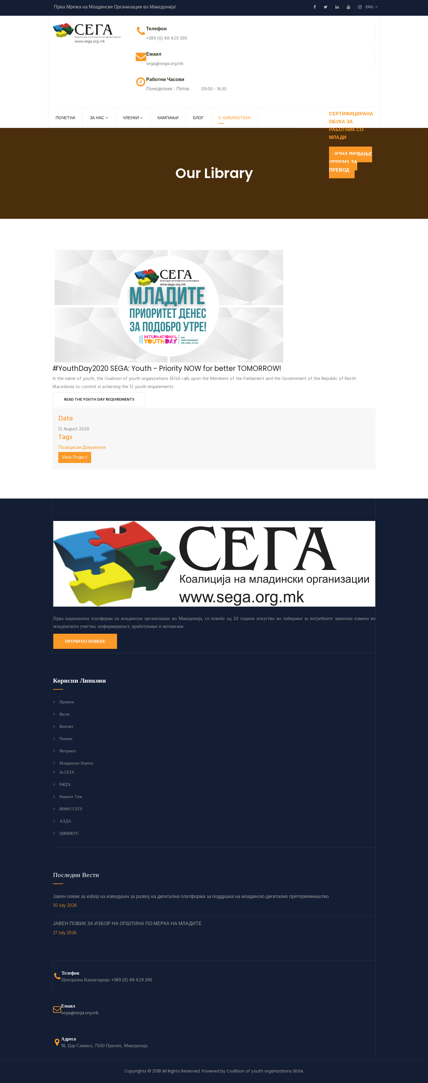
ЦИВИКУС (69, 833)
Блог (198, 118)
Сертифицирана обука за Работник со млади (351, 126)
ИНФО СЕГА (70, 809)
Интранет (67, 751)
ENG (370, 7)
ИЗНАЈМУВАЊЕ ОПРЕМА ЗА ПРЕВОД (350, 162)
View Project (74, 457)
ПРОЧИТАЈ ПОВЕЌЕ (85, 641)
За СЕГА (66, 772)
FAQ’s (64, 784)
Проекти (66, 702)
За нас (97, 118)
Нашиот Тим (70, 797)
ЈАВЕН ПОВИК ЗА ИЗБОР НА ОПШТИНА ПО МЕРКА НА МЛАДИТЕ (127, 928)
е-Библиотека (234, 118)
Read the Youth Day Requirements (99, 399)
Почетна (65, 118)
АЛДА (65, 821)
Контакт (66, 726)
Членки (131, 118)
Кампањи (168, 118)
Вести (64, 714)
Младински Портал (76, 763)
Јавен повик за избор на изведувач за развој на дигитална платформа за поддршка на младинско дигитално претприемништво (191, 901)
